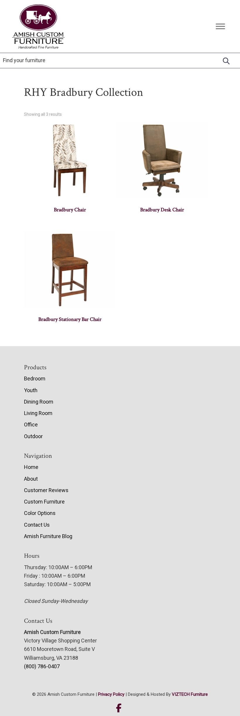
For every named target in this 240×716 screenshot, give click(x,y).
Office (31, 424)
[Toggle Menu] (220, 26)
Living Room (38, 413)
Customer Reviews (46, 490)
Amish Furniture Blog (48, 536)
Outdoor (33, 436)
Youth (30, 390)
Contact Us (37, 525)
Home (31, 467)
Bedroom (34, 378)
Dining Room (38, 402)
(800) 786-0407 (42, 666)
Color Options (40, 513)
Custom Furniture (44, 502)
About (31, 479)
